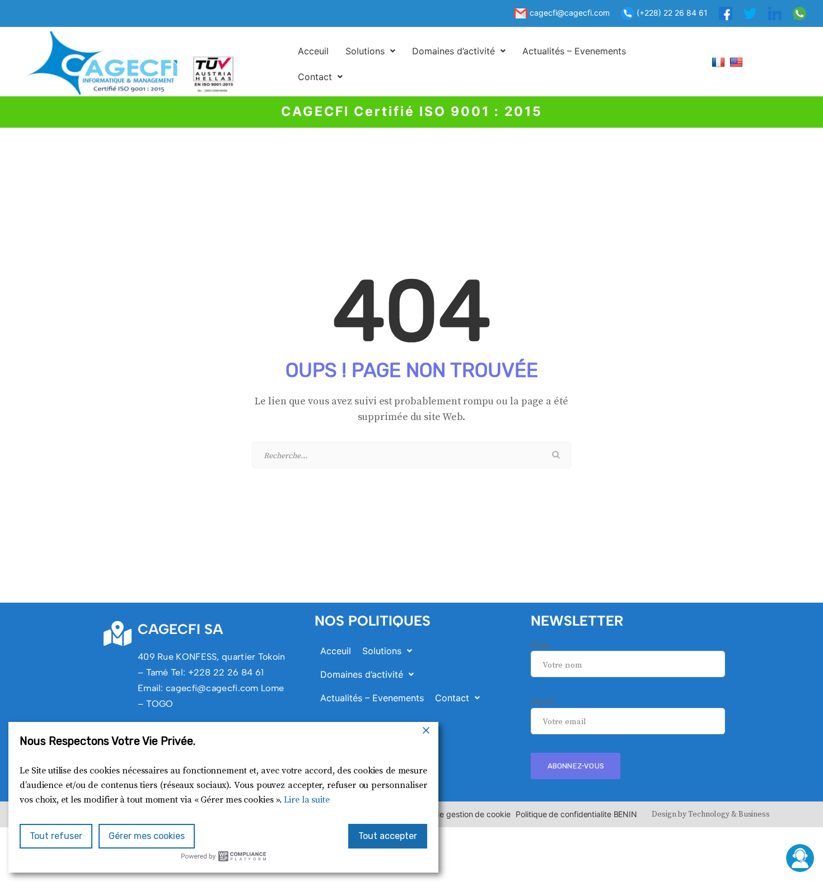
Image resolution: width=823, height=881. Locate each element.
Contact (315, 76)
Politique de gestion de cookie (455, 814)
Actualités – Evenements (574, 51)
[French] (720, 62)
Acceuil (313, 51)
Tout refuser (56, 836)
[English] (738, 62)
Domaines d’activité (453, 51)
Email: (542, 701)
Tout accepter (387, 836)
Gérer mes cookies (147, 836)
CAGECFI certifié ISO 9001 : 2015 (412, 111)
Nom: (541, 645)
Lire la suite (307, 799)
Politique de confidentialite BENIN (576, 814)
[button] (370, 51)
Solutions (365, 51)
